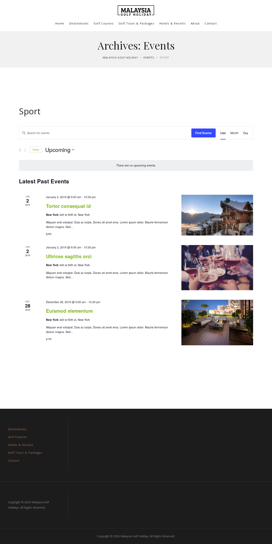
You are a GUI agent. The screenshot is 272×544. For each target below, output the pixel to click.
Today (35, 149)
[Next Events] (25, 150)
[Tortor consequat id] (217, 215)
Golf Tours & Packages (136, 23)
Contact (211, 23)
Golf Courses (104, 23)
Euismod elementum (69, 310)
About (195, 23)
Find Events (203, 133)
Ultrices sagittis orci (69, 256)
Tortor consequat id (68, 205)
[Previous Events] (20, 150)
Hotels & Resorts (172, 23)
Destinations (79, 23)
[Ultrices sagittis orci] (217, 267)
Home (59, 23)
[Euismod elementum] (217, 322)
